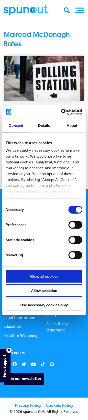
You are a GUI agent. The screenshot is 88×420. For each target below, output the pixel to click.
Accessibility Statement (57, 327)
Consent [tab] (16, 125)
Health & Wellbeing (20, 336)
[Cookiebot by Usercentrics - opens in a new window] (62, 112)
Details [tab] (44, 125)
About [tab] (72, 125)
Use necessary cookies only (44, 305)
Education (12, 327)
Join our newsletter (24, 379)
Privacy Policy (28, 406)
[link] (24, 364)
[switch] (75, 225)
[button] (79, 10)
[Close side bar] (9, 350)
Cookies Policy (59, 406)
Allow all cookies (44, 276)
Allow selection (44, 291)
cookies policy (56, 191)
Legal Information (19, 318)
